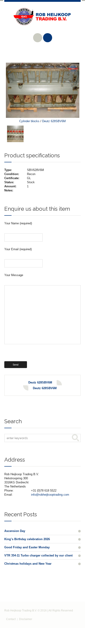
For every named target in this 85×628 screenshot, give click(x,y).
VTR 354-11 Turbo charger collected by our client (38, 555)
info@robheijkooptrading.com (50, 494)
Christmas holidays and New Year (27, 563)
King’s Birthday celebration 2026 (27, 539)
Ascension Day (14, 531)
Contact (11, 619)
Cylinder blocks (29, 121)
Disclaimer (25, 619)
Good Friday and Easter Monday (27, 547)
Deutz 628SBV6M (54, 121)
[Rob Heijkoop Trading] (42, 20)
